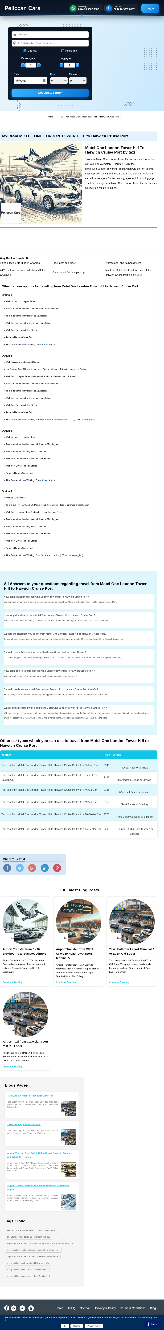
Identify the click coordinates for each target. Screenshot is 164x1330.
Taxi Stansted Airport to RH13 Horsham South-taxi (28, 1237)
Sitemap (85, 1308)
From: (20, 35)
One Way (32, 50)
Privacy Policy (94, 1326)
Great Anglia (48, 344)
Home (50, 117)
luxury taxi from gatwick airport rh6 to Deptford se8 (28, 1276)
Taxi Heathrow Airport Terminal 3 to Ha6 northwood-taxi (31, 1230)
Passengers (28, 58)
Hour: (53, 74)
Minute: (73, 74)
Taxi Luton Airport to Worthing (24, 1124)
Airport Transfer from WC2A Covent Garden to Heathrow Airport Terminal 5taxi (40, 1243)
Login (150, 8)
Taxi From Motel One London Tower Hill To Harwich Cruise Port (89, 117)
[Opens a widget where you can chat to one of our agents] (152, 1324)
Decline (76, 1326)
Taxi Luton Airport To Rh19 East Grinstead (30, 1095)
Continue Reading (13, 982)
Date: (17, 74)
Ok (64, 1326)
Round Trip (71, 50)
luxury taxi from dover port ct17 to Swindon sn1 (27, 1270)
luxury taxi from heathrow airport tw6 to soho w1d (28, 1263)
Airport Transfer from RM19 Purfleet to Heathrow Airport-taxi (32, 1256)
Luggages (65, 58)
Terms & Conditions (132, 1308)
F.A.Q (71, 1308)
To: (19, 43)
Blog (153, 1308)
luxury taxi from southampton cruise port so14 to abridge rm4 (33, 1250)
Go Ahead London (50, 555)
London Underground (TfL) (59, 419)
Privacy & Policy (105, 1308)
